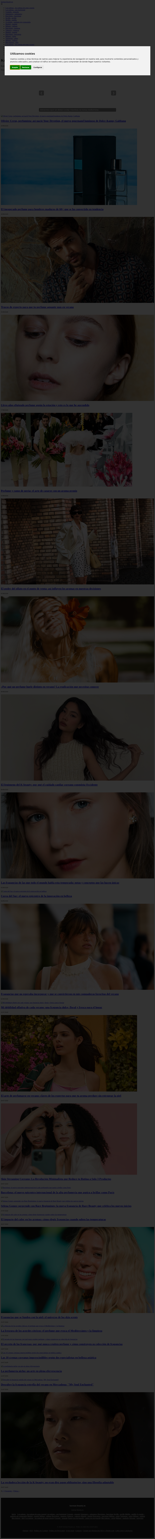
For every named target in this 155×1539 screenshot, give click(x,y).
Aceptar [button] (15, 67)
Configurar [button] (37, 67)
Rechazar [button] (25, 67)
